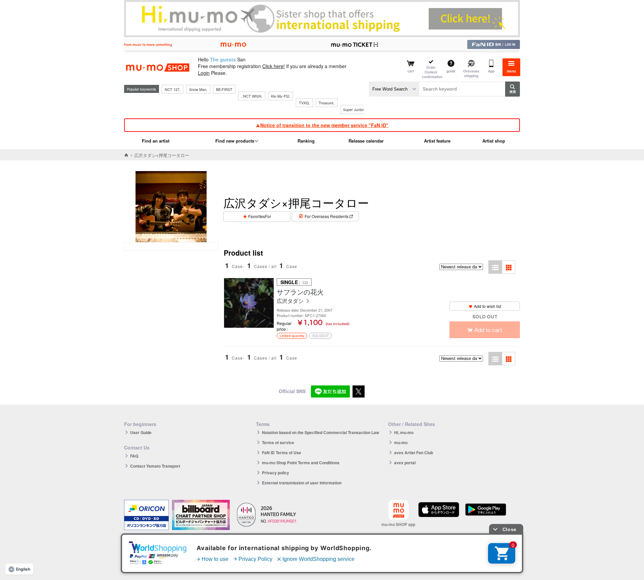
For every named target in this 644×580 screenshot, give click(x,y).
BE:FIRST (224, 89)
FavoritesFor (259, 216)
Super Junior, (354, 109)
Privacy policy (275, 473)
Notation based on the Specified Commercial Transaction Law (320, 432)
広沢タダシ (291, 301)
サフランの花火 (300, 291)
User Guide (141, 432)
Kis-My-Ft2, (280, 96)
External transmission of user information (301, 483)
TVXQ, (304, 102)
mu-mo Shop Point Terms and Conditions (300, 463)
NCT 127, (172, 89)
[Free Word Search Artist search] (394, 89)
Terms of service (278, 442)
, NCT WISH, (251, 96)
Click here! (273, 66)
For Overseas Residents (326, 216)
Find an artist (155, 141)
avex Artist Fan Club (413, 453)
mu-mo (401, 442)
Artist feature (437, 141)
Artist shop (493, 141)
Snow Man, (198, 89)
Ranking (306, 141)
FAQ (134, 456)
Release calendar (366, 141)
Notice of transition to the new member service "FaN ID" (324, 125)
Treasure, (326, 102)
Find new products (234, 141)
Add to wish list (487, 306)
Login (204, 72)
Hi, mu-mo (404, 432)
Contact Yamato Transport (155, 466)
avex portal (405, 463)
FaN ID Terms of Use (281, 453)
